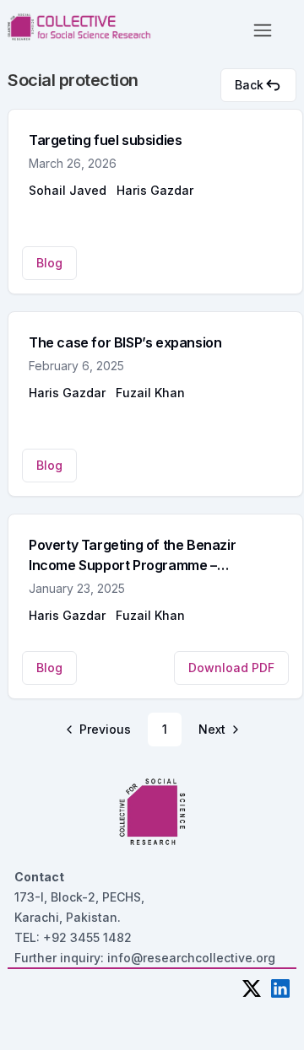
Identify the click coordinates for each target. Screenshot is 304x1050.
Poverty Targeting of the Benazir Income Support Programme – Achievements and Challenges (132, 565)
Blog (49, 263)
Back (249, 85)
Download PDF (231, 667)
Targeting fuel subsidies (105, 140)
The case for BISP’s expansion (125, 342)
